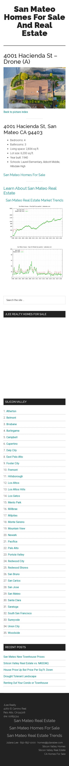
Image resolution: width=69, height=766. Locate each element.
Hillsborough (15, 476)
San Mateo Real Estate (34, 720)
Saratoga (13, 606)
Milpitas (12, 515)
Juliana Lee (12, 742)
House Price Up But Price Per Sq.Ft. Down (28, 669)
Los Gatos (14, 496)
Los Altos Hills (16, 489)
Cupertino (12, 443)
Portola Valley (16, 554)
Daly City (11, 450)
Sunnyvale (14, 619)
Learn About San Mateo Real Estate (30, 191)
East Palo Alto (14, 456)
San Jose (13, 587)
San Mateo (14, 593)
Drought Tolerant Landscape (20, 676)
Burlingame (12, 430)
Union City (14, 626)
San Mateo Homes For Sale (24, 175)
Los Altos (13, 482)
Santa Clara (14, 600)
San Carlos (14, 580)
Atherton (11, 411)
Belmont (11, 417)
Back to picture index (16, 112)
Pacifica (12, 541)
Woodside (14, 632)
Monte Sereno (16, 522)
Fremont (13, 469)
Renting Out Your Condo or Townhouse (26, 682)
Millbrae (12, 509)
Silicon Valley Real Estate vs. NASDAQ (26, 663)
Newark (12, 535)
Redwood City (16, 561)
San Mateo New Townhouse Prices (24, 656)
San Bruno (14, 574)
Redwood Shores (18, 567)
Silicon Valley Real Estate (52, 750)
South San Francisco (20, 613)
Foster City (12, 463)
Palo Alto (13, 548)
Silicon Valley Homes (53, 746)
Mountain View (16, 528)
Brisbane (11, 424)
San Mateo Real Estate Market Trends (34, 200)
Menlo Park (14, 502)
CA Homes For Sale (54, 754)
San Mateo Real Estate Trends (34, 735)
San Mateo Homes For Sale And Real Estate (34, 21)
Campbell (11, 437)
